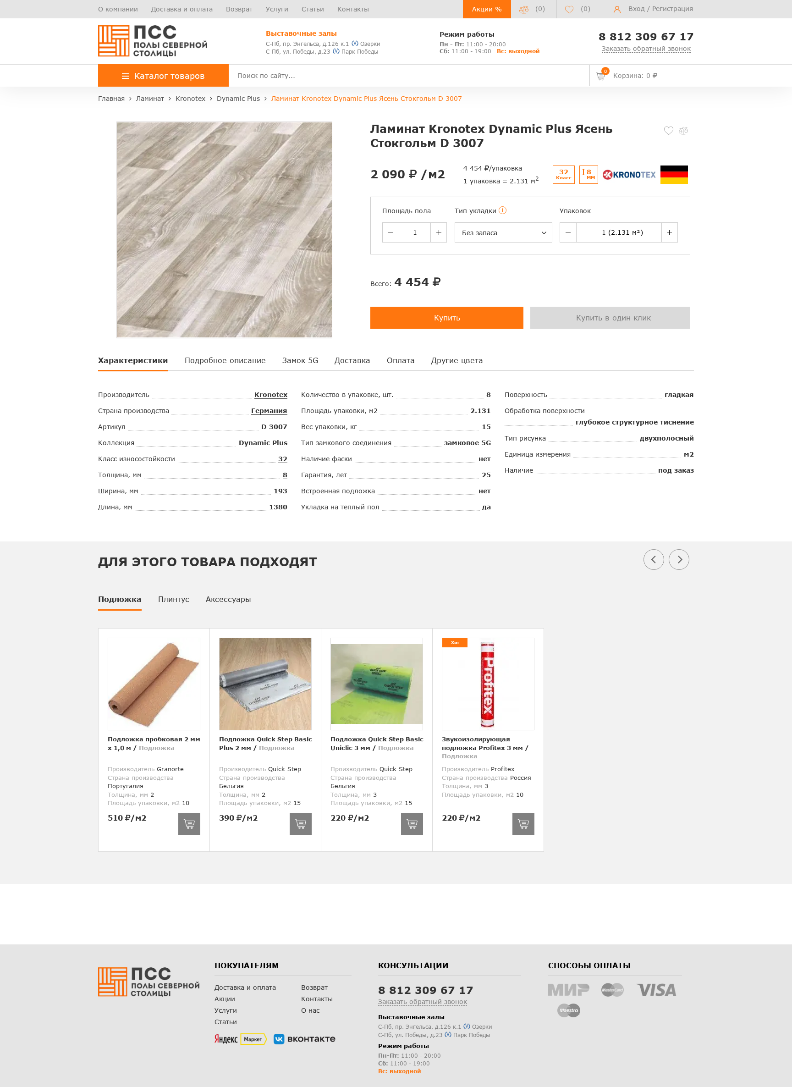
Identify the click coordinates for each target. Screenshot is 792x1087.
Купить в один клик (613, 317)
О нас (310, 1010)
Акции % (487, 9)
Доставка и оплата (182, 9)
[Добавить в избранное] (669, 131)
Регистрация (672, 8)
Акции (224, 999)
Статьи (313, 9)
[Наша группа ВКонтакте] (305, 1039)
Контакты (353, 9)
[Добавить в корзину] (189, 824)
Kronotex (270, 394)
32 (282, 459)
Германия (269, 410)
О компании (118, 9)
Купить (447, 317)
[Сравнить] (683, 131)
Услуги (277, 9)
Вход (636, 8)
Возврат (239, 9)
